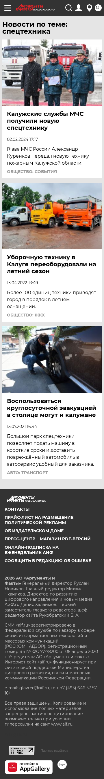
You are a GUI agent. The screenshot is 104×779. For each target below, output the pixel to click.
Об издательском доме (34, 530)
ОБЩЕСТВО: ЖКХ (26, 315)
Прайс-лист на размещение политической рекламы (39, 520)
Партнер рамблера (54, 750)
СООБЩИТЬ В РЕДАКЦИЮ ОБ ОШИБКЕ (48, 560)
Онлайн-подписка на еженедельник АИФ (32, 550)
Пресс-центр (20, 538)
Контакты (17, 509)
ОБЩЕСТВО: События (32, 172)
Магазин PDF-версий (65, 538)
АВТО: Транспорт (27, 473)
